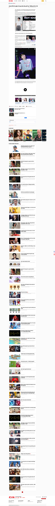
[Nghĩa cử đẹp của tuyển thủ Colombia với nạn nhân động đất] (14, 388)
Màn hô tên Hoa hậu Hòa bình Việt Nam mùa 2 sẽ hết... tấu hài (20, 109)
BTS (22, 42)
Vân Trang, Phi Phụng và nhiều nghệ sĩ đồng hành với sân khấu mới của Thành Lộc (18, 141)
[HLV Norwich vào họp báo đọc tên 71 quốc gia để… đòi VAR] (37, 136)
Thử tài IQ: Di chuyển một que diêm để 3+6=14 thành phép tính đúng (27, 332)
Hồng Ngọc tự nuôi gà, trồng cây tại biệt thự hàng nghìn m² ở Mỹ (28, 171)
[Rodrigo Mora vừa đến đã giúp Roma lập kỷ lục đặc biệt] (14, 381)
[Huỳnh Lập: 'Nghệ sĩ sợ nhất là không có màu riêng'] (14, 250)
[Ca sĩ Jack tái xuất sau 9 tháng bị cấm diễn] (14, 188)
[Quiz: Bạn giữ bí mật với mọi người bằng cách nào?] (14, 450)
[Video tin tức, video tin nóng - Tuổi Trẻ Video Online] (21, 498)
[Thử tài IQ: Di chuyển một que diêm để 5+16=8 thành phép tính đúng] (14, 419)
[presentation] (8, 136)
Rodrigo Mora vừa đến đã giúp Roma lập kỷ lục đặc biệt (28, 378)
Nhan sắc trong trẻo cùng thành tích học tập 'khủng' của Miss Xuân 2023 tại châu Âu (18, 103)
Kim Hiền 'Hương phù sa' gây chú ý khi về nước (27, 163)
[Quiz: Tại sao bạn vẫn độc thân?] (14, 404)
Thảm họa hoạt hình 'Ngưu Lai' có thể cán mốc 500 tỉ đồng (28, 209)
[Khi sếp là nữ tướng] (14, 296)
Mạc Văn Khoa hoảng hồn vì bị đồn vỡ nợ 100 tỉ (28, 201)
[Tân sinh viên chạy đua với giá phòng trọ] (14, 281)
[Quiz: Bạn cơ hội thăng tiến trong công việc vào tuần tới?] (14, 288)
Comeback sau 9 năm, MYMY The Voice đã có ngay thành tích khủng (25, 103)
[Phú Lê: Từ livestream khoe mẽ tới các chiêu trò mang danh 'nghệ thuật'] (14, 242)
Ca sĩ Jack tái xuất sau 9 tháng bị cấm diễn (28, 185)
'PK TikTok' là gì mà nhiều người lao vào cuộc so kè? (28, 432)
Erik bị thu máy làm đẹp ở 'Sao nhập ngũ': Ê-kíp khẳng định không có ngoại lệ (28, 148)
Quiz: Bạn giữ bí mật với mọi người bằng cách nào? (28, 448)
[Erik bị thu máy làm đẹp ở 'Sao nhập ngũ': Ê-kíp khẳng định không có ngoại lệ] (14, 150)
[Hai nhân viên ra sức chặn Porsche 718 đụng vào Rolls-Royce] (14, 342)
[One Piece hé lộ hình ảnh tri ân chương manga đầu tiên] (14, 411)
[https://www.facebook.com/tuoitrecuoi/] (54, 251)
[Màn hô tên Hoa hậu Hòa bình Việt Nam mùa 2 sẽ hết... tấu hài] (11, 110)
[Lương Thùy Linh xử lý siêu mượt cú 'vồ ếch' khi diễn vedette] (14, 234)
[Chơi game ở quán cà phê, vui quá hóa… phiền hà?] (14, 488)
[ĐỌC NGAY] (33, 44)
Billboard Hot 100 (12, 106)
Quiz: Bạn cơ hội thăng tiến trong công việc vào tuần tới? (28, 286)
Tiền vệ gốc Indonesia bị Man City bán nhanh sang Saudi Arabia (28, 317)
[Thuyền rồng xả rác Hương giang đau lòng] (14, 357)
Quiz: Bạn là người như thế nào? (26, 370)
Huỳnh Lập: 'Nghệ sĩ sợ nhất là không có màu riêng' (28, 248)
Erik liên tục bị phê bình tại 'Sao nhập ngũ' (27, 193)
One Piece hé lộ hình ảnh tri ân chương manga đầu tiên (28, 409)
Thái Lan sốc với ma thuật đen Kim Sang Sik (27, 141)
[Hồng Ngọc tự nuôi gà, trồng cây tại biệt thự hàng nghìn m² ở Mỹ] (14, 173)
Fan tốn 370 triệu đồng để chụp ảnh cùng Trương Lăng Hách (27, 255)
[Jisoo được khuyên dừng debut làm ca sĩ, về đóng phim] (11, 114)
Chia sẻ (25, 117)
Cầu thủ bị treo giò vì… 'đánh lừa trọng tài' (27, 362)
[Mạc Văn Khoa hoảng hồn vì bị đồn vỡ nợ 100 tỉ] (14, 204)
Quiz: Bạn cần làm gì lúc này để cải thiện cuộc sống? (28, 309)
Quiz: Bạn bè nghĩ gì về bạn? (25, 262)
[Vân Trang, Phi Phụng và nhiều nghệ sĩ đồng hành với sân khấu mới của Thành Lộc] (18, 136)
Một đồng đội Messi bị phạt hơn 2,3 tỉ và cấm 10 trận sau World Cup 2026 (28, 325)
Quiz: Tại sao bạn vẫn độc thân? (26, 401)
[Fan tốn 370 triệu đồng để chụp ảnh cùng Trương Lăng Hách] (14, 257)
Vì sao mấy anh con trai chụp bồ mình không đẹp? (28, 463)
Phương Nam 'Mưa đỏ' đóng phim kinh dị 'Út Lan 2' (28, 178)
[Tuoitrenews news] (23, 498)
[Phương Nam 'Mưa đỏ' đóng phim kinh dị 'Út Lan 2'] (14, 180)
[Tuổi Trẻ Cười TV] (54, 254)
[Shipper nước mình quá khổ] (14, 458)
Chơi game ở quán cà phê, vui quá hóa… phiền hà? (28, 486)
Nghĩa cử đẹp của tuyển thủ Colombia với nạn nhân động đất (28, 386)
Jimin (26, 12)
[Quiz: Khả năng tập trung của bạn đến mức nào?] (14, 350)
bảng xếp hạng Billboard (30, 106)
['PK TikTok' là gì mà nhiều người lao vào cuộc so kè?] (14, 434)
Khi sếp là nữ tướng (24, 293)
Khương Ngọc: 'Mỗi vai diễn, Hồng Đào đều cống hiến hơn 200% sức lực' (28, 224)
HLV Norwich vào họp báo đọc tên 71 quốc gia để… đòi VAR (37, 141)
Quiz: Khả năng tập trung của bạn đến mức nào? (27, 348)
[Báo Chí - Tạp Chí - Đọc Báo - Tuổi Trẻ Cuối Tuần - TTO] (18, 498)
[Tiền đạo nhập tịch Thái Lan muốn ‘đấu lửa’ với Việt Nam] (14, 304)
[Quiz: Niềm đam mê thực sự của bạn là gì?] (14, 473)
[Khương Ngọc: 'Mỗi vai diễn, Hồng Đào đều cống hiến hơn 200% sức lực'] (14, 227)
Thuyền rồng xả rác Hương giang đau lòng (27, 354)
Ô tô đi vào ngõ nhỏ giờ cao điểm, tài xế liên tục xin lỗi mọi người (28, 440)
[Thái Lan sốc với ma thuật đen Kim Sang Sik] (27, 136)
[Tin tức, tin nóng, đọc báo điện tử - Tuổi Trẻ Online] (16, 498)
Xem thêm (22, 493)
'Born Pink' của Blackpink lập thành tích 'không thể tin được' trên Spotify (32, 103)
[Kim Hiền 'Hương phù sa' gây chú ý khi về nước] (14, 165)
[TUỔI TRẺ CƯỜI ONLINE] (12, 499)
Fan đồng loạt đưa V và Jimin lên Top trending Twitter (31, 42)
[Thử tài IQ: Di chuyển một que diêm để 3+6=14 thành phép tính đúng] (14, 334)
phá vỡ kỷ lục (17, 106)
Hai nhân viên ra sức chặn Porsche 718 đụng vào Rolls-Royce (28, 340)
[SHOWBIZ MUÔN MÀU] (27, 4)
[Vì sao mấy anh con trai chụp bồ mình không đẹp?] (14, 465)
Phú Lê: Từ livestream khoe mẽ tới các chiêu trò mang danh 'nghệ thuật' (28, 240)
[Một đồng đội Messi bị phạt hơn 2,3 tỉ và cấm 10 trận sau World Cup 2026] (14, 327)
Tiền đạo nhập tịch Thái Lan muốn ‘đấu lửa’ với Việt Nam (28, 301)
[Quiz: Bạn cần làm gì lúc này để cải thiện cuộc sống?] (14, 311)
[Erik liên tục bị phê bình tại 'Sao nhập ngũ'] (14, 196)
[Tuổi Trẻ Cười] (54, 253)
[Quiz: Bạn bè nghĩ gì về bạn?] (14, 265)
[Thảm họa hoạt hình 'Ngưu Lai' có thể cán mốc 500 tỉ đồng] (14, 211)
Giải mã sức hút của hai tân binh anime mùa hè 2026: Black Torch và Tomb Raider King (28, 394)
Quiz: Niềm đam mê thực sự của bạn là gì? (27, 470)
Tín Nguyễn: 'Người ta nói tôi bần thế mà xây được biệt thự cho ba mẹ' (28, 217)
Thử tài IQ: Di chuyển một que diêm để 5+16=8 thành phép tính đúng (27, 417)
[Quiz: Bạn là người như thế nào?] (14, 373)
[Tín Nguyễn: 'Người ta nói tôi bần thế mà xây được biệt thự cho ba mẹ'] (14, 219)
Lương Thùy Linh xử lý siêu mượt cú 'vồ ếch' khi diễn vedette (28, 232)
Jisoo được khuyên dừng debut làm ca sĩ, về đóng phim (20, 113)
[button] (26, 1)
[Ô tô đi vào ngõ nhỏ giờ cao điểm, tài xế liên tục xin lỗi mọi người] (14, 442)
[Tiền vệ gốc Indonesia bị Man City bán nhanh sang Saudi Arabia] (14, 319)
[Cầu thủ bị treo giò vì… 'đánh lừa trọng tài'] (14, 365)
